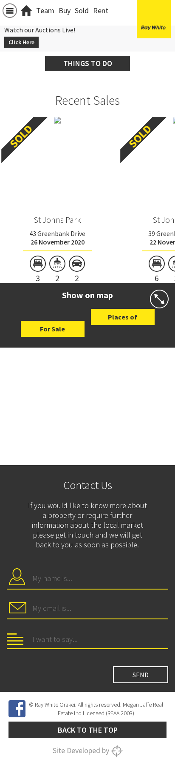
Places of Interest (122, 319)
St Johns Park (57, 219)
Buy (65, 10)
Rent (100, 10)
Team (45, 10)
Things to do (87, 63)
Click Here (21, 42)
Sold (82, 10)
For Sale (52, 329)
